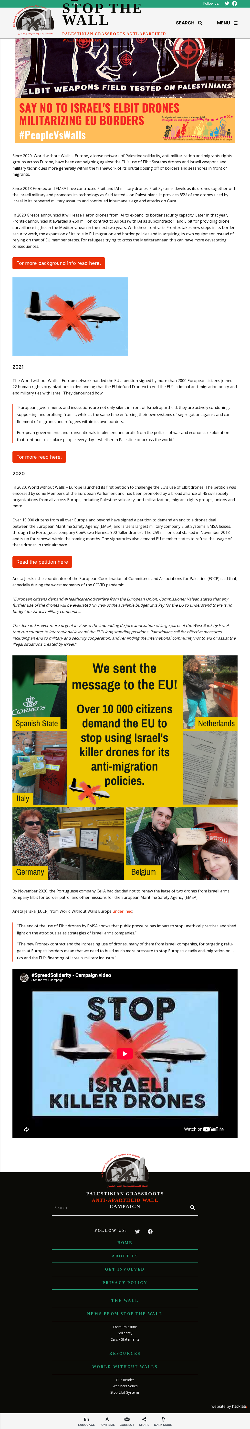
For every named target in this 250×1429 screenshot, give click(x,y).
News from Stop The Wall (125, 1314)
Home (125, 1243)
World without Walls (125, 1367)
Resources (125, 1353)
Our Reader (125, 1379)
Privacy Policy (125, 1283)
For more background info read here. (58, 263)
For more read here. (39, 457)
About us (125, 1256)
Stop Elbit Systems (125, 1392)
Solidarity (125, 1333)
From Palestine (125, 1327)
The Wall (125, 1300)
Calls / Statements (125, 1339)
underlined (122, 911)
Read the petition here (42, 562)
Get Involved (125, 1269)
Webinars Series (125, 1386)
